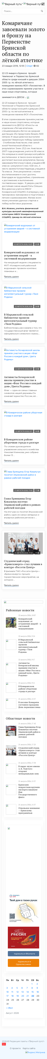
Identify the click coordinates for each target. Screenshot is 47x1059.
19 (17, 996)
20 (22, 996)
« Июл (9, 1008)
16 (38, 992)
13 (22, 992)
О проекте (15, 1048)
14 (28, 992)
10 (7, 992)
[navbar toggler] (43, 4)
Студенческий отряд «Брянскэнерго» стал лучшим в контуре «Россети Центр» (23, 564)
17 (7, 996)
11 (12, 992)
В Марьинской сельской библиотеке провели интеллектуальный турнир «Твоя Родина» (20, 319)
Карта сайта (29, 1048)
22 (32, 996)
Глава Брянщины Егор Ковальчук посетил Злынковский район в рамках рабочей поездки (22, 503)
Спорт (29, 66)
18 (12, 996)
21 (28, 996)
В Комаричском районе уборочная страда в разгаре (21, 441)
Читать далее (11, 276)
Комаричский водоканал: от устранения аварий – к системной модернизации (21, 255)
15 (32, 992)
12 (17, 992)
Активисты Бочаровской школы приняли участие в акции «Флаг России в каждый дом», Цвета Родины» (22, 381)
